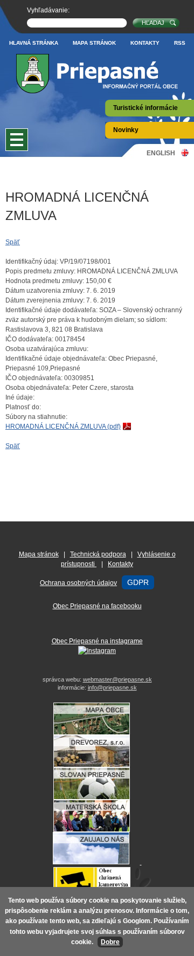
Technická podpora (98, 554)
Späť (12, 242)
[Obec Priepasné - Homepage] (97, 73)
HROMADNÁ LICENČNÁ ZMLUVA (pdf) (63, 426)
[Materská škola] (97, 830)
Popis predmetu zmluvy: (40, 271)
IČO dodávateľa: (29, 339)
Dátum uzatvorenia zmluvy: (45, 290)
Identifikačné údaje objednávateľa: (56, 358)
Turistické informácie (145, 108)
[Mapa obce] (97, 733)
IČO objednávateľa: (34, 378)
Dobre (110, 942)
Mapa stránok (94, 43)
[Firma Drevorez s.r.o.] (97, 765)
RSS (179, 43)
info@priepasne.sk (112, 687)
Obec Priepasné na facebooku (97, 606)
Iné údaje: (19, 397)
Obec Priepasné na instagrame (97, 641)
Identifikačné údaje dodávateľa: (51, 310)
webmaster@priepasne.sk (117, 679)
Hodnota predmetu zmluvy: (44, 281)
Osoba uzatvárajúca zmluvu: (46, 349)
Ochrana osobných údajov (78, 583)
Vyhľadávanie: (48, 10)
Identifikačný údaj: (31, 261)
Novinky (125, 130)
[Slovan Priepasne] (97, 797)
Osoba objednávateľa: (38, 387)
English (161, 152)
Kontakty (145, 43)
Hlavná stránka (33, 43)
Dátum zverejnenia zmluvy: (45, 300)
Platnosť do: (23, 407)
